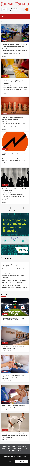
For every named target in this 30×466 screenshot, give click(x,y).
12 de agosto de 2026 (7, 192)
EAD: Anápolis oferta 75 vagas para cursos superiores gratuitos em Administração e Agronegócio (13, 81)
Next (19, 210)
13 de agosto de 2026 (7, 48)
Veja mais (4, 56)
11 (24, 208)
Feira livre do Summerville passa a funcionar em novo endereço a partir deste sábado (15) (14, 45)
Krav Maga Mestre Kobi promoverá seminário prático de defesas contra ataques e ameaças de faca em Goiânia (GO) (14, 287)
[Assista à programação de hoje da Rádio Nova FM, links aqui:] (15, 141)
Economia (12, 450)
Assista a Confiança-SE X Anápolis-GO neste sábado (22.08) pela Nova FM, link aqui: (13, 265)
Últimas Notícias (12, 401)
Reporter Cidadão (23, 446)
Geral (3, 448)
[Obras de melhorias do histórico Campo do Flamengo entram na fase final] (15, 335)
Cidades (19, 448)
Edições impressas (11, 448)
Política (25, 448)
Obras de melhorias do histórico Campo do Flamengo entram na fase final (13, 269)
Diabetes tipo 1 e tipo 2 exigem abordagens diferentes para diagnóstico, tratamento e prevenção (13, 275)
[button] (2, 16)
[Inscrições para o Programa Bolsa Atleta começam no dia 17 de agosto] (15, 106)
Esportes (18, 450)
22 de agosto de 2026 (7, 322)
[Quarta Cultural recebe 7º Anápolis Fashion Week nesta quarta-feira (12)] (15, 177)
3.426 (15, 210)
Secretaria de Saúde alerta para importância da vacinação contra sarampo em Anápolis (14, 281)
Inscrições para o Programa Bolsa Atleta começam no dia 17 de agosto (12, 118)
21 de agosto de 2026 (7, 439)
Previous (5, 208)
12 (27, 208)
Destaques (5, 40)
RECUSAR (8, 461)
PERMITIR (22, 461)
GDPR (22, 458)
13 (9, 210)
